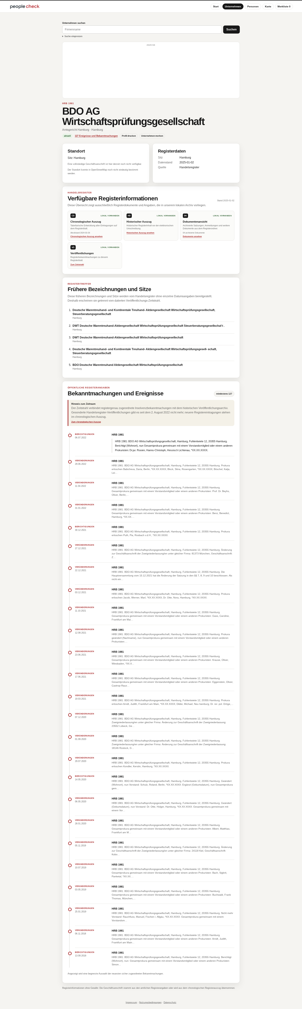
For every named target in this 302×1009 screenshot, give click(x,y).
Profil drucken (129, 136)
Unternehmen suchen (73, 23)
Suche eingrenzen (73, 36)
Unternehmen (233, 6)
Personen (253, 6)
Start (216, 6)
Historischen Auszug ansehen (140, 233)
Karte (268, 6)
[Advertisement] (151, 71)
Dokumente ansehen (192, 236)
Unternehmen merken (152, 136)
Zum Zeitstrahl (77, 264)
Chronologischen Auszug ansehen (86, 236)
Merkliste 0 (284, 6)
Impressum (131, 1002)
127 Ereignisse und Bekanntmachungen (96, 136)
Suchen (231, 29)
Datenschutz (170, 1002)
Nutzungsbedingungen (150, 1002)
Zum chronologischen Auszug (86, 422)
